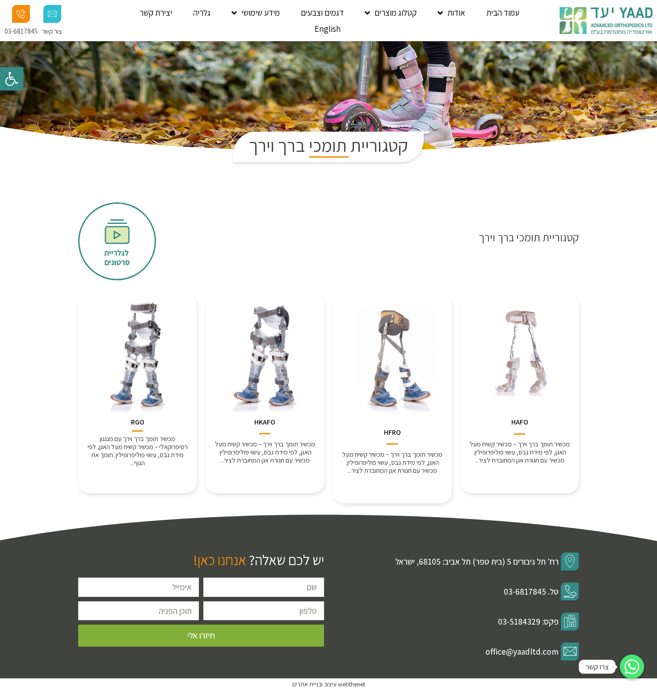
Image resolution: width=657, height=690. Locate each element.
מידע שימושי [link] (260, 12)
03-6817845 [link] (21, 31)
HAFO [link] (519, 422)
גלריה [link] (202, 12)
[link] (11, 78)
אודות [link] (456, 12)
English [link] (328, 28)
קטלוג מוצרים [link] (396, 12)
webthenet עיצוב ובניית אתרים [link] (328, 684)
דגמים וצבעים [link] (322, 12)
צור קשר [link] (52, 31)
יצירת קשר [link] (155, 12)
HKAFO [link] (264, 422)
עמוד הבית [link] (502, 12)
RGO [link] (137, 422)
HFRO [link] (392, 432)
